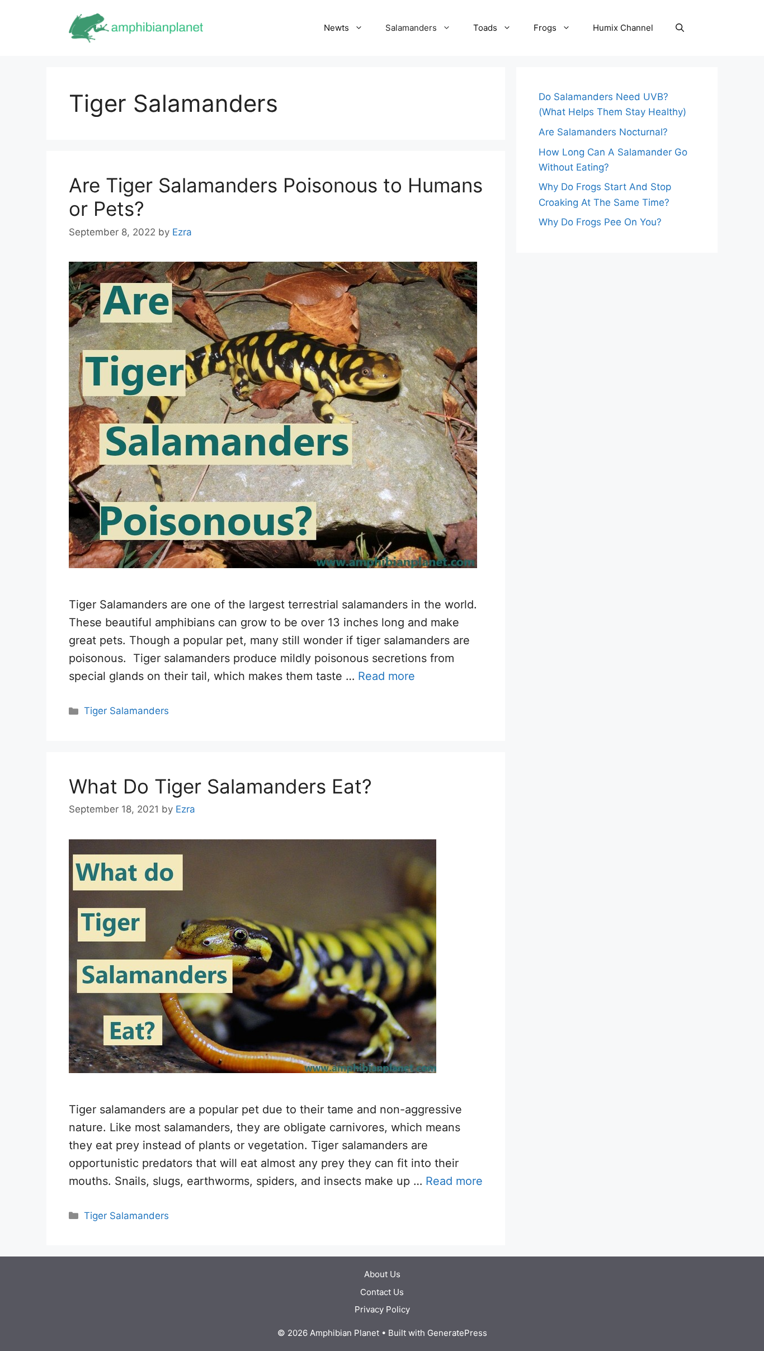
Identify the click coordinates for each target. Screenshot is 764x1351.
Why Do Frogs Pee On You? (600, 222)
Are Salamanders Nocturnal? (603, 132)
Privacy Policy (382, 1309)
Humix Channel (623, 27)
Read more (386, 676)
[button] (679, 28)
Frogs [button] (545, 27)
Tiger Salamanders (126, 710)
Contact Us (382, 1292)
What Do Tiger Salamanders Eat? (220, 786)
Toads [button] (485, 27)
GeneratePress (457, 1333)
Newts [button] (336, 27)
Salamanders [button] (411, 27)
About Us (382, 1274)
